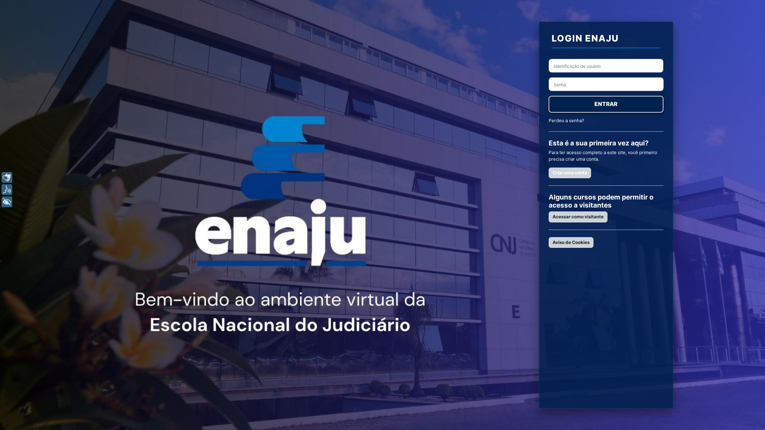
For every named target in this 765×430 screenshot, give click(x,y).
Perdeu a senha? (566, 120)
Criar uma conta (570, 173)
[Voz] (6, 189)
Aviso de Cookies (571, 242)
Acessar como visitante (578, 216)
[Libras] (6, 177)
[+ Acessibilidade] (6, 201)
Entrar (605, 104)
